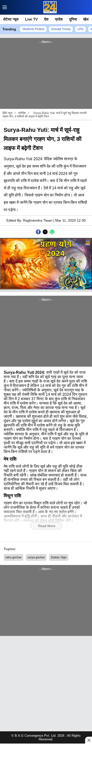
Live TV (31, 19)
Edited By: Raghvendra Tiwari (29, 220)
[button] (3, 7)
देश (46, 19)
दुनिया (73, 19)
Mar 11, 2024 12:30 (70, 220)
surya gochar (36, 557)
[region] (46, 75)
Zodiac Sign (59, 557)
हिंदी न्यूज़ (7, 113)
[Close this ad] (88, 740)
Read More (46, 526)
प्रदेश (59, 19)
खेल (86, 19)
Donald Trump (60, 29)
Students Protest (33, 29)
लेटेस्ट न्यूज (11, 19)
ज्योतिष (22, 113)
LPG (80, 29)
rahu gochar (13, 557)
